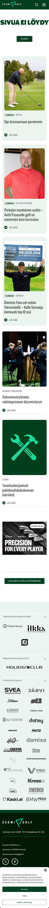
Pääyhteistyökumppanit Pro (16, 658)
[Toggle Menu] (44, 4)
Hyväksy (24, 889)
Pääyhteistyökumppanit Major (17, 616)
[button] (45, 870)
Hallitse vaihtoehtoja (24, 902)
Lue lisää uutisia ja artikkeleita (24, 581)
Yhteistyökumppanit (12, 680)
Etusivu (24, 39)
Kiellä (24, 896)
